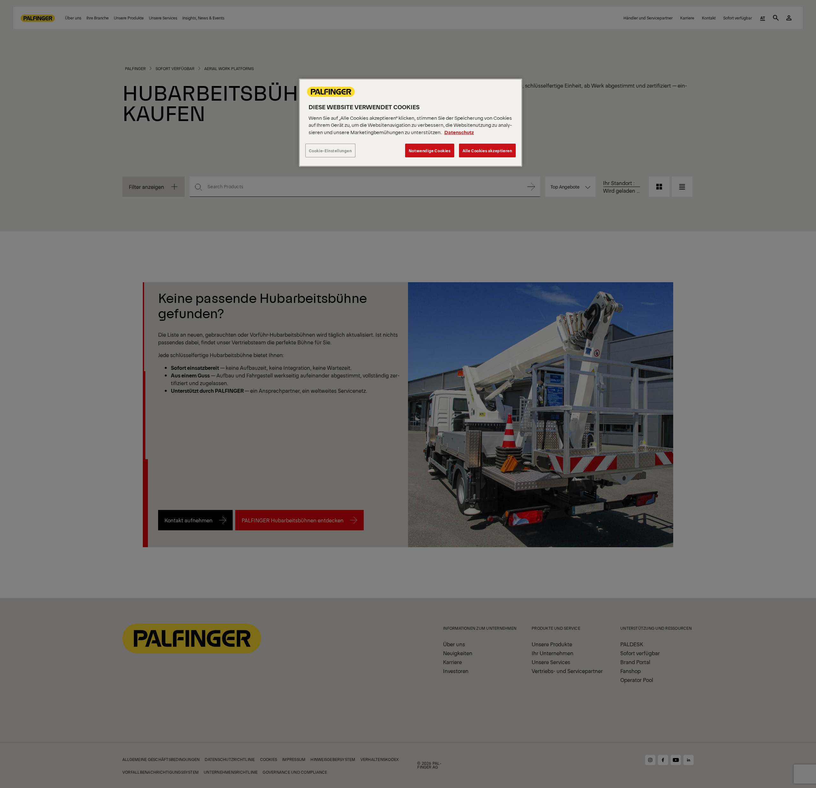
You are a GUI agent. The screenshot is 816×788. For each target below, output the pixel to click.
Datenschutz (459, 132)
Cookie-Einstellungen (330, 150)
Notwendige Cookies (430, 150)
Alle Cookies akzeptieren (487, 150)
